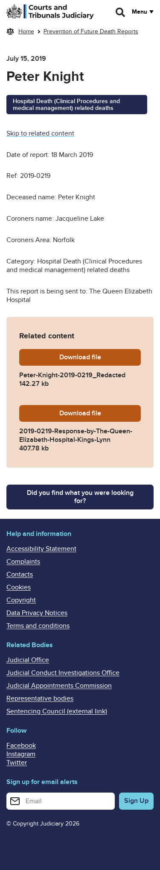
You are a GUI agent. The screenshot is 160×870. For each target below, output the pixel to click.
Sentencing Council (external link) (56, 711)
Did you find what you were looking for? (80, 496)
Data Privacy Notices (36, 613)
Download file (100, 357)
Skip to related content (40, 133)
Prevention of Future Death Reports (91, 31)
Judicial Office (27, 660)
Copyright (21, 600)
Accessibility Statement (41, 548)
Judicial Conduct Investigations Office (62, 673)
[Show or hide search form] (121, 12)
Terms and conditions (38, 625)
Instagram (20, 754)
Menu (139, 12)
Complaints (23, 561)
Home (26, 31)
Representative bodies (39, 698)
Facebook (21, 745)
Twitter (16, 762)
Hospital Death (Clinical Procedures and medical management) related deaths (66, 105)
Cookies (18, 587)
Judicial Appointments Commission (59, 685)
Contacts (19, 574)
